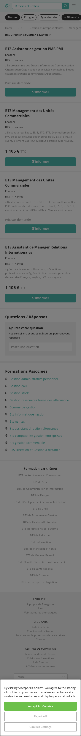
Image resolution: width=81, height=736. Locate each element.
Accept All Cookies (40, 706)
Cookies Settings (40, 727)
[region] (40, 707)
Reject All (40, 716)
